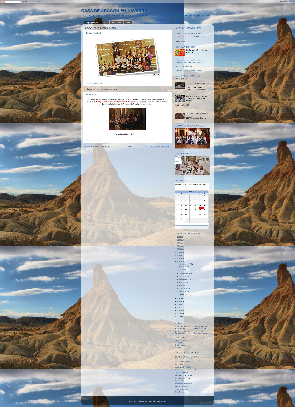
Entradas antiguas (160, 146)
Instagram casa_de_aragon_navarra (188, 70)
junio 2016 (183, 285)
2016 (179, 261)
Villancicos (90, 94)
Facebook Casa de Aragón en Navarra (189, 62)
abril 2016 (183, 291)
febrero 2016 (184, 294)
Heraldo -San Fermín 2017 (184, 359)
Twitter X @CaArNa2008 (184, 66)
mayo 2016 (183, 288)
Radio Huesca (180, 392)
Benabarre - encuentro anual (185, 370)
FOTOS (105, 23)
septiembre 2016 (185, 279)
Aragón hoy (179, 364)
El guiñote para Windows (180, 346)
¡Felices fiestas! (93, 33)
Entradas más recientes (97, 146)
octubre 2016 (184, 276)
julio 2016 (182, 282)
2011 (179, 307)
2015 (179, 298)
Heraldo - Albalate (181, 386)
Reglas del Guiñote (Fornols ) (182, 341)
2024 (179, 237)
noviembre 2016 (185, 273)
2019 (179, 252)
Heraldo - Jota (180, 381)
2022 (179, 243)
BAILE (127, 23)
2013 (179, 301)
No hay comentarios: (95, 83)
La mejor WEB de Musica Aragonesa (200, 327)
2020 (179, 249)
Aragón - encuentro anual (184, 361)
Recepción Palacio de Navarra (186, 356)
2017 (179, 258)
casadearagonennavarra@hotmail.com (189, 60)
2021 (179, 246)
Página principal (92, 23)
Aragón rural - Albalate (183, 367)
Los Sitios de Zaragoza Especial (201, 332)
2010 (179, 310)
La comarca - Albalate (182, 389)
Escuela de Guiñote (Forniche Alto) (182, 327)
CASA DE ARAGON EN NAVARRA (114, 10)
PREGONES (116, 23)
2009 (179, 313)
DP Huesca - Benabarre (183, 384)
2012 (179, 304)
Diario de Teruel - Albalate (184, 375)
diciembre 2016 (185, 264)
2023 (179, 240)
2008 (179, 316)
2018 (179, 255)
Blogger (163, 401)
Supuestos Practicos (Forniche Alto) (182, 332)
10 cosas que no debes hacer (181, 337)
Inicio (130, 146)
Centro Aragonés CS (182, 372)
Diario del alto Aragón (182, 378)
